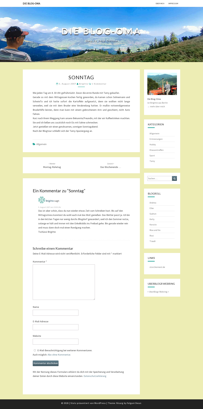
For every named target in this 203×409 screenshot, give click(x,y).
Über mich (160, 3)
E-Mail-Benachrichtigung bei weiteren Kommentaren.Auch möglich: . (62, 352)
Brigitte (83, 84)
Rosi (152, 235)
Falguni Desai (134, 403)
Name (36, 307)
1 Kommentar (99, 84)
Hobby (153, 144)
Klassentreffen (157, 150)
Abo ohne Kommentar (59, 354)
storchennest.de (157, 267)
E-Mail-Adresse (40, 321)
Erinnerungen (156, 139)
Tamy (152, 161)
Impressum (173, 3)
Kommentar (40, 261)
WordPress (100, 403)
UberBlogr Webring (158, 291)
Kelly (152, 219)
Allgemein (41, 144)
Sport (152, 155)
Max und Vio (155, 230)
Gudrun (153, 213)
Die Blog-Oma (31, 3)
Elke (152, 208)
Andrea (153, 202)
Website (37, 335)
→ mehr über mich (156, 106)
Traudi (152, 241)
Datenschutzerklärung (95, 376)
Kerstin (153, 224)
